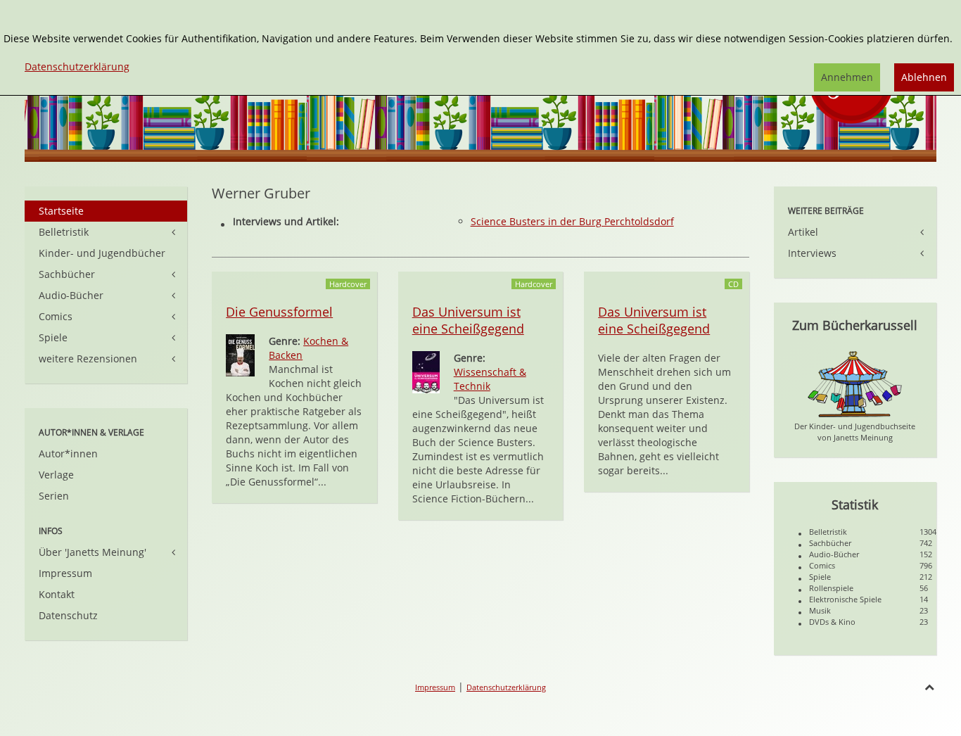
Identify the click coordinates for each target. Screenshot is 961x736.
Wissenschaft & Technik (490, 379)
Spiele (53, 337)
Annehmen (847, 77)
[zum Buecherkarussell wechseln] (855, 383)
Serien (54, 495)
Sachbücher (67, 274)
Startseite (61, 210)
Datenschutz (68, 615)
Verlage (56, 474)
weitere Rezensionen (88, 358)
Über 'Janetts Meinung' (92, 552)
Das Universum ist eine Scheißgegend (468, 320)
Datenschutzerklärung (506, 687)
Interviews (812, 253)
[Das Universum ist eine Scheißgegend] (426, 371)
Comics (55, 316)
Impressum (65, 573)
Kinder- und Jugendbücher (102, 253)
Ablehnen (924, 77)
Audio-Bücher (71, 295)
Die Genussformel (279, 311)
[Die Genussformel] (240, 354)
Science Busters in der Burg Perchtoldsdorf (572, 221)
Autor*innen (68, 453)
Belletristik (64, 232)
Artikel (803, 232)
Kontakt (57, 594)
